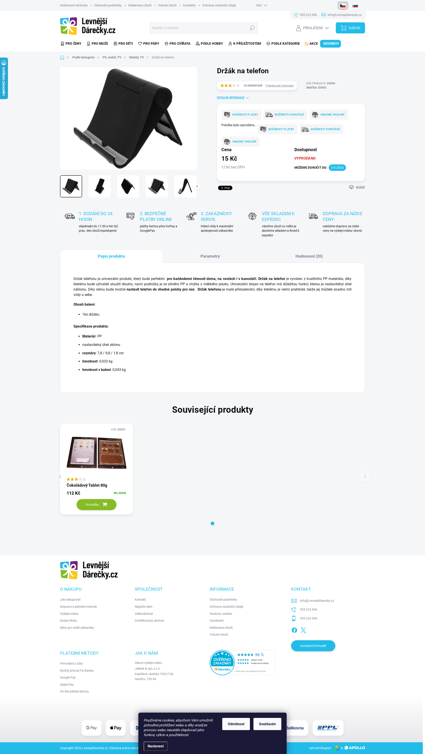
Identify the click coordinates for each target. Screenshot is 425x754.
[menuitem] (72, 43)
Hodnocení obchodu (74, 5)
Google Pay (68, 677)
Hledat (252, 28)
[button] (212, 523)
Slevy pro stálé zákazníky (77, 627)
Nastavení (156, 746)
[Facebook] (294, 629)
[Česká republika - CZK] (343, 6)
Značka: (316, 87)
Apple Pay (67, 684)
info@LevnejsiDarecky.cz (317, 600)
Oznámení (217, 620)
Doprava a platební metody (78, 606)
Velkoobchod (144, 613)
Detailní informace (230, 97)
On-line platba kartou (74, 691)
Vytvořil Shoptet (320, 748)
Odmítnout (236, 724)
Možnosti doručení (289, 114)
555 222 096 (308, 609)
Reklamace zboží (139, 5)
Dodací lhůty (68, 620)
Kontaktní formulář (313, 646)
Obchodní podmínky (108, 5)
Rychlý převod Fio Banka (77, 670)
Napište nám (143, 606)
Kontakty (189, 5)
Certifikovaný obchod (149, 620)
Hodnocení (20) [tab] (309, 256)
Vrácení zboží (167, 5)
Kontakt (140, 599)
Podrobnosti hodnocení (280, 85)
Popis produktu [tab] (111, 256)
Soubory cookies (221, 613)
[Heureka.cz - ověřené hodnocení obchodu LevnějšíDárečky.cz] (243, 662)
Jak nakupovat (70, 599)
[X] (303, 629)
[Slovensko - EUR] (355, 6)
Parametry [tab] (210, 256)
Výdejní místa (69, 613)
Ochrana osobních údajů (219, 5)
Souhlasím (267, 724)
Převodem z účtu (71, 663)
